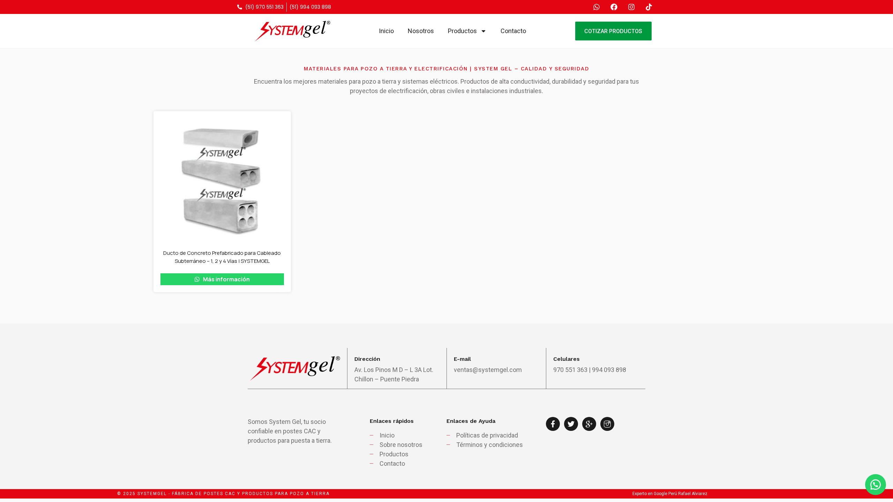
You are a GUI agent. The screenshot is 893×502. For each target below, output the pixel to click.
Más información (226, 279)
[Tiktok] (649, 7)
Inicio (386, 31)
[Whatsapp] (596, 7)
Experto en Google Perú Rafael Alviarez (669, 493)
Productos (462, 31)
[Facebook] (614, 7)
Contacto (513, 31)
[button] (875, 484)
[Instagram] (631, 7)
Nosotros (421, 31)
